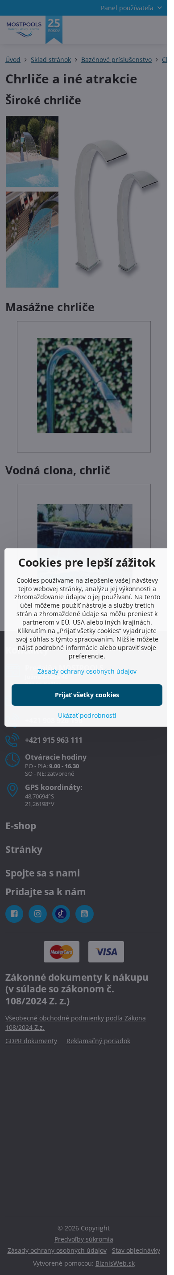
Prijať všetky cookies (87, 695)
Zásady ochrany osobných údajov (87, 671)
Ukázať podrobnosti (87, 715)
